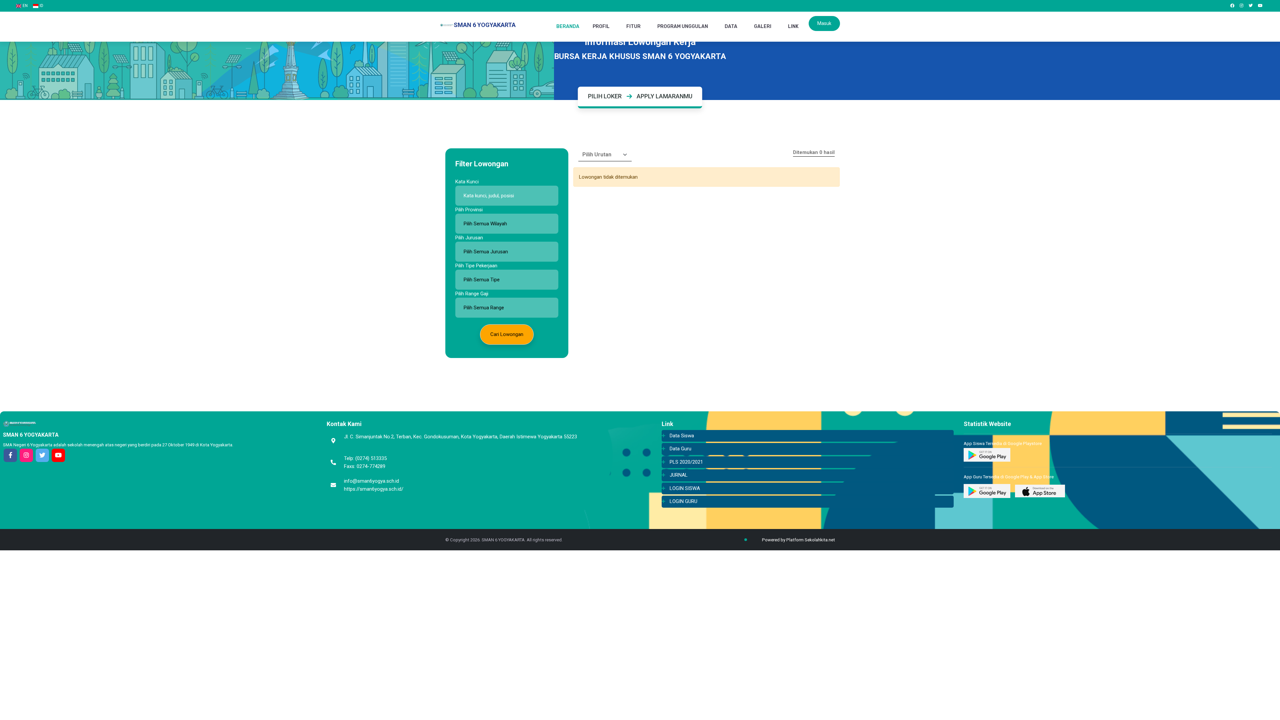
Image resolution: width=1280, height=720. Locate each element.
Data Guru (680, 449)
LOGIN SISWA (685, 488)
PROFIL (601, 26)
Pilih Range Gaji (471, 294)
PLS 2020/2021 (686, 462)
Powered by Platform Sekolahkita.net (798, 539)
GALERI (762, 26)
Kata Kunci (467, 182)
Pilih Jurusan (469, 238)
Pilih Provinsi (469, 210)
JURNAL (679, 475)
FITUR (633, 26)
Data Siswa (682, 436)
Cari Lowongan (506, 334)
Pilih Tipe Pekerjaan (476, 266)
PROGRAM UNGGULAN (682, 26)
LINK (793, 26)
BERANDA (567, 26)
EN (25, 5)
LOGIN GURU (683, 501)
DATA (731, 26)
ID (41, 5)
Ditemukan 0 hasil (814, 152)
